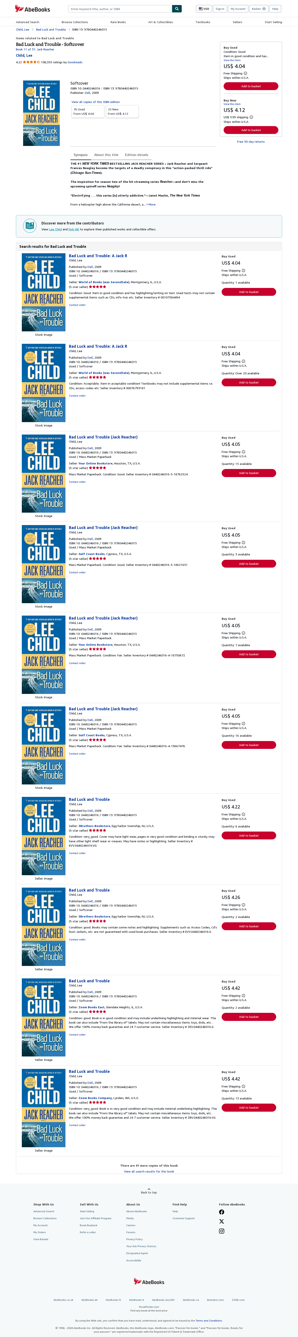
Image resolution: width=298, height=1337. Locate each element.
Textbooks (202, 22)
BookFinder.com (149, 1308)
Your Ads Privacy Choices (141, 1246)
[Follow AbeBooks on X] (221, 1222)
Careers (130, 1225)
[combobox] (120, 8)
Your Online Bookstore (96, 463)
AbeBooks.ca (191, 1299)
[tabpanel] (143, 184)
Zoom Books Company (95, 1098)
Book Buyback (88, 1225)
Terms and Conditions (209, 1320)
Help (275, 8)
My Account (238, 8)
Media (130, 1218)
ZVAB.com (238, 1299)
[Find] (177, 8)
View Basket (40, 1239)
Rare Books (118, 22)
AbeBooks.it (136, 1299)
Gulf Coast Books (92, 554)
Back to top (149, 1192)
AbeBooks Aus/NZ (163, 1299)
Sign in (220, 8)
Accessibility (133, 1260)
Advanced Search (27, 22)
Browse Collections (75, 22)
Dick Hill (74, 229)
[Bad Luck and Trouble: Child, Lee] (43, 874)
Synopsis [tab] (81, 154)
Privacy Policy (134, 1239)
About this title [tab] (106, 154)
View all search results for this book (149, 1171)
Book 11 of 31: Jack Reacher (35, 49)
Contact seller (77, 304)
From (84, 111)
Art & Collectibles (160, 22)
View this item (232, 60)
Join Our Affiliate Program (95, 1218)
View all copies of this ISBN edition (96, 102)
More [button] (152, 204)
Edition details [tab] (136, 154)
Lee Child (55, 229)
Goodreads (75, 62)
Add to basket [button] (251, 86)
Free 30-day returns (251, 141)
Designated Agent (137, 1253)
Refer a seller (88, 1232)
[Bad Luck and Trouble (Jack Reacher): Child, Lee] (43, 511)
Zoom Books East (91, 1007)
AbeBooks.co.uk (63, 1299)
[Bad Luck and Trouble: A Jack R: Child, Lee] (43, 330)
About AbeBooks (136, 1211)
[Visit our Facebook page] (221, 1212)
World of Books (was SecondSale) (104, 282)
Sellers (237, 22)
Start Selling (273, 22)
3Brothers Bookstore (94, 826)
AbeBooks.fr (113, 1299)
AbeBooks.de (89, 1299)
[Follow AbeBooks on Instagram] (221, 1231)
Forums (130, 1232)
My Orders (39, 1232)
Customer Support (184, 1218)
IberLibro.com (215, 1299)
